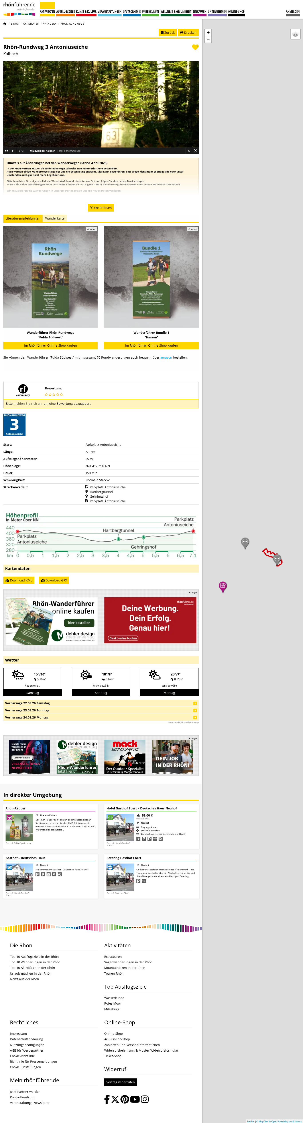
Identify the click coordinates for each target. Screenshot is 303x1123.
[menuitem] (293, 9)
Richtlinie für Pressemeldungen (33, 1062)
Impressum (18, 1034)
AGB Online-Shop (117, 1039)
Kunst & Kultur (86, 11)
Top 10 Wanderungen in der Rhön (35, 962)
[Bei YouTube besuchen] (135, 1100)
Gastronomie (132, 11)
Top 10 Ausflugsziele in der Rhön (34, 957)
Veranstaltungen (110, 11)
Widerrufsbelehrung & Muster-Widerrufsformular (141, 1050)
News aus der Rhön (24, 979)
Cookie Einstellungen (25, 1067)
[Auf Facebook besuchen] (107, 1100)
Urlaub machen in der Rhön (30, 974)
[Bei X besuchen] (115, 1100)
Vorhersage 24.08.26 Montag (26, 717)
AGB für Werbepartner (26, 1050)
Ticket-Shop (113, 1056)
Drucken (190, 32)
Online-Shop (236, 11)
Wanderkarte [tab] (55, 218)
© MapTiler (262, 1121)
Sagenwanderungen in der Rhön (128, 962)
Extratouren (113, 957)
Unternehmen (217, 11)
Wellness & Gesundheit (176, 11)
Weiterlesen (102, 208)
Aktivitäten (47, 11)
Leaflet (250, 1121)
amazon (166, 357)
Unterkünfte (150, 11)
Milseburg (111, 1009)
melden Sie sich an (28, 403)
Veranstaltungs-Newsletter (30, 1103)
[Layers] (295, 34)
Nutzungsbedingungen (27, 1045)
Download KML (20, 580)
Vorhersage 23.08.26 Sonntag (27, 710)
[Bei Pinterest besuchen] (124, 1100)
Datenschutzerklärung (26, 1039)
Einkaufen (200, 11)
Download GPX (56, 580)
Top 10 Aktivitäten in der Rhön (32, 968)
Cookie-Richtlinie (22, 1056)
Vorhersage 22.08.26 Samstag (27, 703)
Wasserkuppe (114, 998)
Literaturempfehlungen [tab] (23, 218)
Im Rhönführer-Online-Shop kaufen (50, 345)
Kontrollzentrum (22, 1097)
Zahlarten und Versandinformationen (132, 1045)
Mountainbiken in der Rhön (124, 968)
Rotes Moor (112, 1003)
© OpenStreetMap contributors (285, 1121)
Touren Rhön (114, 974)
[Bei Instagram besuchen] (145, 1100)
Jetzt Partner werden (25, 1092)
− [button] (208, 39)
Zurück (169, 32)
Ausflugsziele (65, 11)
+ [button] (208, 32)
